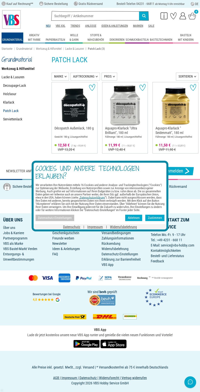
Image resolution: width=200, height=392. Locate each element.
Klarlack (8, 102)
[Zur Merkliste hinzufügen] (92, 87)
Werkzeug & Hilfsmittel (49, 49)
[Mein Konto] (183, 15)
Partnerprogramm (15, 238)
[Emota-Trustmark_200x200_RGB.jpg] (155, 297)
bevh (102, 292)
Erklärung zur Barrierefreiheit (121, 259)
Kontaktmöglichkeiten (166, 250)
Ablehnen (134, 218)
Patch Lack (11, 111)
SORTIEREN (186, 76)
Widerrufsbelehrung (115, 249)
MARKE (58, 76)
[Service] (164, 15)
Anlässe (90, 26)
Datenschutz (71, 227)
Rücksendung (111, 243)
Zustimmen (155, 218)
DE (196, 4)
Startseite (7, 49)
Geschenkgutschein (65, 233)
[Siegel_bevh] (102, 300)
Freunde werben (63, 238)
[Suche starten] (144, 16)
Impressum (95, 227)
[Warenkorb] (192, 15)
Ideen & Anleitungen (114, 26)
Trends (75, 26)
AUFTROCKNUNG (83, 76)
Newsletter (59, 243)
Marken (138, 26)
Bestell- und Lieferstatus (167, 256)
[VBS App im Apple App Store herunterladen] (113, 343)
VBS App (107, 265)
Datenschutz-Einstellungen (120, 254)
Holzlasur (9, 94)
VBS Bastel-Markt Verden (20, 249)
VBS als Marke (13, 243)
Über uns (9, 228)
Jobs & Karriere (13, 233)
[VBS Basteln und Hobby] (11, 19)
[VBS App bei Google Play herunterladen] (86, 343)
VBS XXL (60, 26)
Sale (151, 26)
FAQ (55, 254)
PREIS (108, 76)
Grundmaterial (24, 49)
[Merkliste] (173, 15)
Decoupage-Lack (14, 85)
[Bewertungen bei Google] (47, 297)
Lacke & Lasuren (74, 49)
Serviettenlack (12, 119)
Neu (48, 26)
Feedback (157, 261)
